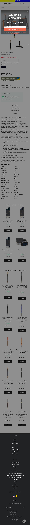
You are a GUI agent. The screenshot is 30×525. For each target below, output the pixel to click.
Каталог (15, 435)
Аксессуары (15, 447)
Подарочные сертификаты (15, 477)
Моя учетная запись (15, 492)
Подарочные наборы (15, 449)
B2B (15, 469)
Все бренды (15, 451)
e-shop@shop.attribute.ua (15, 517)
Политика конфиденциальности (15, 473)
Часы (15, 445)
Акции (15, 483)
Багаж (15, 441)
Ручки (15, 439)
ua (13, 500)
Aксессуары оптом (15, 471)
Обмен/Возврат (15, 464)
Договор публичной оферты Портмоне (15, 475)
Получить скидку (15, 29)
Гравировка (15, 486)
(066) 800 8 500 (13, 512)
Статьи (15, 481)
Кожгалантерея (15, 443)
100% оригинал (15, 466)
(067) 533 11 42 (12, 514)
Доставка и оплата (15, 462)
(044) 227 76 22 (13, 511)
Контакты (15, 488)
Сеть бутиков (15, 453)
